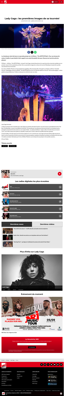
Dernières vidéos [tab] (47, 224)
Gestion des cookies (56, 390)
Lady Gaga (5, 287)
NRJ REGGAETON (14, 201)
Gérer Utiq (48, 390)
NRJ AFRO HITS (13, 215)
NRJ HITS (13, 174)
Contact (11, 390)
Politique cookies (29, 390)
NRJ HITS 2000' (13, 208)
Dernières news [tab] (16, 224)
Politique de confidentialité (39, 390)
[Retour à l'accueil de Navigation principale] (5, 2)
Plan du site (6, 390)
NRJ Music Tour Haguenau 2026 (9, 332)
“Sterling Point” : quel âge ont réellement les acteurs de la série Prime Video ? (32, 242)
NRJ (11, 186)
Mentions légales (18, 390)
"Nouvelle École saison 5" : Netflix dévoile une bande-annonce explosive (31, 228)
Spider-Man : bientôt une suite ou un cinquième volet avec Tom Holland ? (31, 235)
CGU (24, 390)
